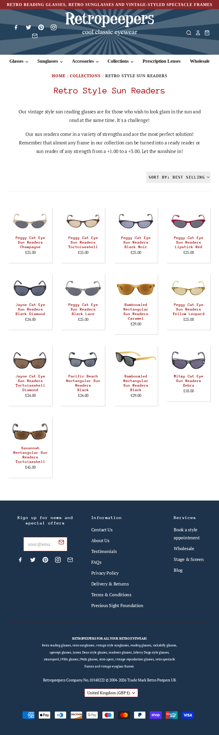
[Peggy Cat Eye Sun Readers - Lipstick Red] (188, 221)
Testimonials (104, 551)
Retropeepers (54, 680)
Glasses (17, 61)
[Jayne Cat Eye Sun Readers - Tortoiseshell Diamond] (30, 359)
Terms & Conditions (111, 594)
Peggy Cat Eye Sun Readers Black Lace (83, 309)
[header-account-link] (196, 33)
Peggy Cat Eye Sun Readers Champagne (30, 242)
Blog (178, 570)
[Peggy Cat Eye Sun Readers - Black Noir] (136, 221)
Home (58, 75)
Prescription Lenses (162, 61)
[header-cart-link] (205, 33)
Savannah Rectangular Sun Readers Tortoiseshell (30, 455)
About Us (100, 540)
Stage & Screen (189, 559)
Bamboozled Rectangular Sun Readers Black (136, 383)
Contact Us (102, 529)
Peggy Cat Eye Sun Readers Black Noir (136, 242)
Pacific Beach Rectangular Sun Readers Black (83, 383)
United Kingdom (108, 692)
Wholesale (200, 61)
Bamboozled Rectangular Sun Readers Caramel (136, 311)
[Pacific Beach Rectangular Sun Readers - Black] (83, 359)
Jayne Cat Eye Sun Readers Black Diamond (30, 309)
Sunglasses (48, 61)
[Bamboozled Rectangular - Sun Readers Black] (136, 359)
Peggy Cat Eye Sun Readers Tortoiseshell (83, 242)
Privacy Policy (105, 573)
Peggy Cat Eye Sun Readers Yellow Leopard (189, 309)
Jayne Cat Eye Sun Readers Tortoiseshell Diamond (30, 383)
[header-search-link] (187, 33)
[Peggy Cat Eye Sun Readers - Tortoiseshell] (83, 221)
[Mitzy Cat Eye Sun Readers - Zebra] (188, 359)
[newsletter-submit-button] (61, 543)
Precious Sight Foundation (117, 605)
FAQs (96, 562)
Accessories (83, 61)
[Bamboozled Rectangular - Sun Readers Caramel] (136, 288)
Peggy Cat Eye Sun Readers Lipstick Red (189, 242)
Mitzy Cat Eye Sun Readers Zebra (189, 380)
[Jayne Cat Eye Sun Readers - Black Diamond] (30, 288)
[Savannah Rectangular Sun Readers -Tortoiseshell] (30, 431)
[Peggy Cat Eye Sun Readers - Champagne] (30, 221)
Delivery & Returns (110, 584)
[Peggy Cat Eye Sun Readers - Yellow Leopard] (188, 288)
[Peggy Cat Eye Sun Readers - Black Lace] (83, 288)
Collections (119, 61)
